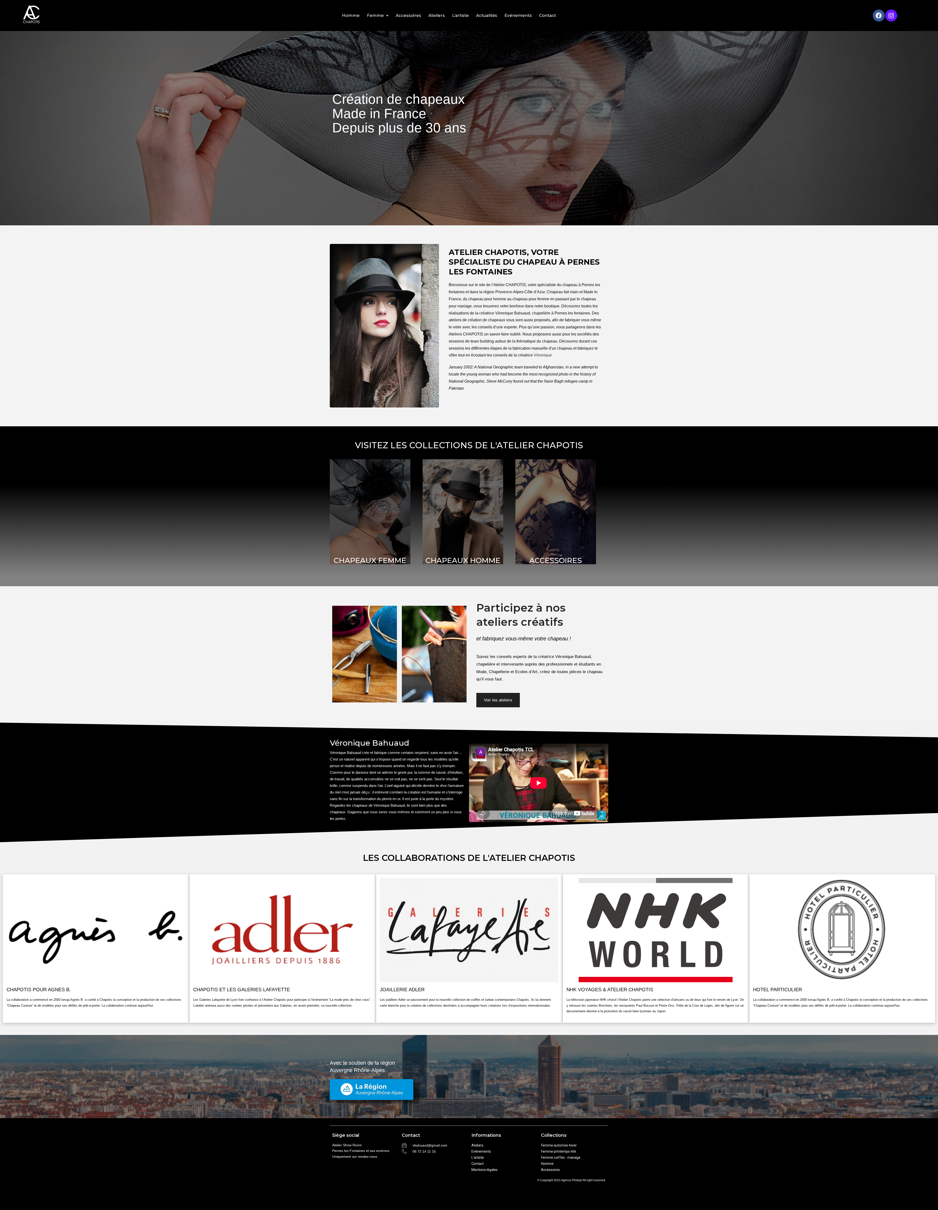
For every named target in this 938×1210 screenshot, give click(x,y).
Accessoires (408, 15)
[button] (498, 700)
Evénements (518, 15)
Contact (547, 15)
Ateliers (436, 15)
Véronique (543, 355)
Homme (351, 15)
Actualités (486, 15)
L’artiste (460, 15)
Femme (375, 15)
